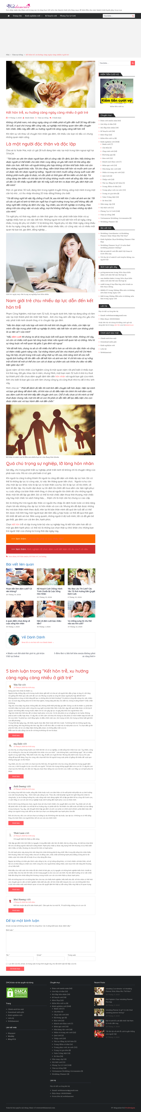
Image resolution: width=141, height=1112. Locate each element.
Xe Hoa (105, 201)
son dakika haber (107, 278)
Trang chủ (17, 16)
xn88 (102, 284)
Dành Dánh (29, 118)
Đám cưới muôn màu (108, 121)
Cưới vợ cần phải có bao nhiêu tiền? (45, 538)
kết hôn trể (33, 556)
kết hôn (16, 524)
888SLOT (104, 290)
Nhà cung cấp (105, 204)
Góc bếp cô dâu (106, 124)
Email (39, 955)
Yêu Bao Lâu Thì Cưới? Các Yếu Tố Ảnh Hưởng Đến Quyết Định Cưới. (81, 591)
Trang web (72, 955)
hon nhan (13, 556)
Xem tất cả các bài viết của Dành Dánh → (38, 642)
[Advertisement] (70, 37)
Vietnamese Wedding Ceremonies (114, 218)
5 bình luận (56, 118)
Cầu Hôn (105, 148)
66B (102, 296)
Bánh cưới (106, 144)
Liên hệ (103, 349)
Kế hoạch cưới (51, 16)
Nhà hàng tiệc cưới (109, 169)
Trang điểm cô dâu (110, 187)
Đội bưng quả (107, 155)
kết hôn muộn (23, 556)
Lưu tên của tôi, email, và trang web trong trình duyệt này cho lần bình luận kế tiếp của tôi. (43, 964)
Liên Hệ (117, 325)
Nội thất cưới (105, 208)
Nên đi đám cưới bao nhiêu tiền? (49, 622)
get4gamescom (106, 272)
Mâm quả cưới (107, 165)
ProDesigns (130, 1108)
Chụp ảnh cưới (108, 151)
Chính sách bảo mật (108, 338)
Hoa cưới (105, 158)
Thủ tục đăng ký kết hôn (112, 183)
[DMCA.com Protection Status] (17, 998)
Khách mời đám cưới (110, 162)
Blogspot (11, 1033)
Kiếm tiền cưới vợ (107, 138)
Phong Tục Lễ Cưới (68, 16)
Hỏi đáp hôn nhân (107, 128)
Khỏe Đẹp (104, 135)
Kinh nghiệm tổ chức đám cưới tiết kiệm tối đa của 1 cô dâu (57, 549)
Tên (8, 955)
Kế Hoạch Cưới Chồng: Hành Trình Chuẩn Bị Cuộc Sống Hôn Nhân (49, 591)
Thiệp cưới (106, 179)
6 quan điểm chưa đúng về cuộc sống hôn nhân (18, 622)
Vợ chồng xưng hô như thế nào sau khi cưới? (80, 622)
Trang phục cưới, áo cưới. (112, 190)
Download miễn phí (108, 342)
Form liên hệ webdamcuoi (62, 1096)
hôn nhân (60, 376)
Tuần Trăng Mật (108, 197)
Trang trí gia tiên (109, 194)
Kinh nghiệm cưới (32, 16)
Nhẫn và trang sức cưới (111, 172)
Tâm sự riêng (43, 118)
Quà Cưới (105, 176)
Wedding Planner (107, 222)
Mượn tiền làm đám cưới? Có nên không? (19, 590)
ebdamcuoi (129, 325)
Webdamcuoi (105, 352)
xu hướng (42, 556)
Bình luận (16, 735)
